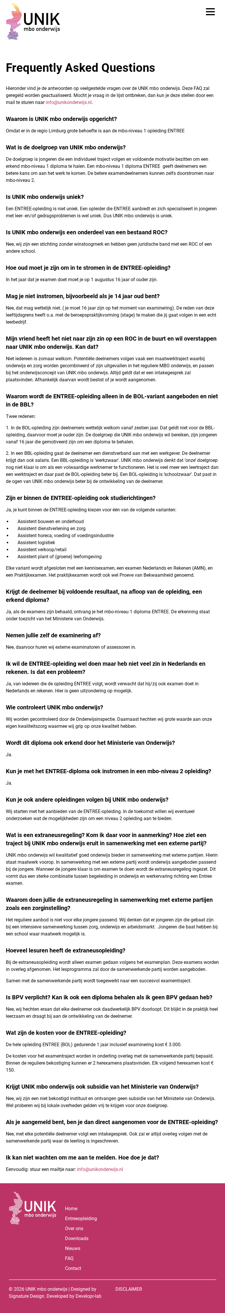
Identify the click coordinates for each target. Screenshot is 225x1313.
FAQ (69, 1258)
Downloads (76, 1238)
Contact (73, 1268)
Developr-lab (88, 1296)
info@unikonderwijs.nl (69, 102)
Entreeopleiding (81, 1218)
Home (71, 1208)
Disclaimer (128, 1289)
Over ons (74, 1228)
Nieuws (72, 1248)
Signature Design (26, 1296)
